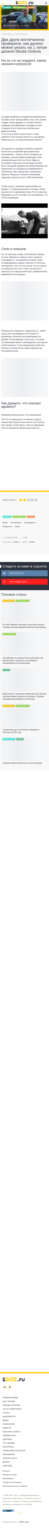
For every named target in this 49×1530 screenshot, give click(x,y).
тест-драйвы (9, 1443)
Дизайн (6, 1462)
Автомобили (9, 1454)
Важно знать (9, 739)
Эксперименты (30, 523)
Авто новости (19, 7)
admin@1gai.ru (8, 1478)
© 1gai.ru (16, 542)
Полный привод (10, 1398)
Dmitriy (32, 542)
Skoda (17, 526)
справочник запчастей (14, 1451)
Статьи (6, 670)
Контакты (6, 1471)
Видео (5, 523)
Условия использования (12, 1482)
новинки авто (9, 1436)
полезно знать (10, 1458)
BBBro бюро (24, 1522)
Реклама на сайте (10, 1475)
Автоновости (9, 1417)
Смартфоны (8, 1447)
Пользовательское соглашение (15, 1486)
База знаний (8, 601)
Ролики (31, 7)
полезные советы (11, 1432)
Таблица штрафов (11, 1405)
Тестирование (15, 523)
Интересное (7, 526)
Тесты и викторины (12, 1409)
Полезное (7, 1466)
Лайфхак (7, 7)
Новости (7, 1428)
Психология (8, 1424)
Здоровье (7, 1439)
